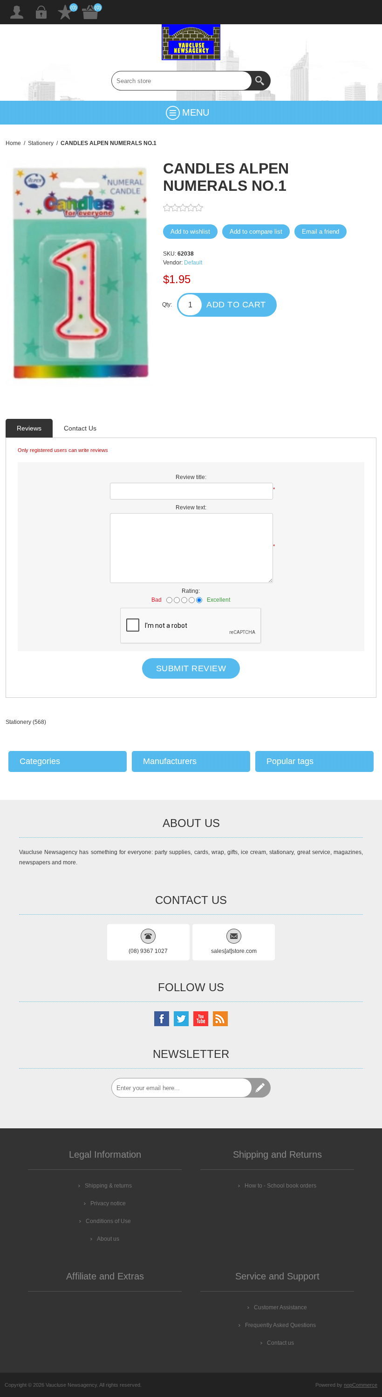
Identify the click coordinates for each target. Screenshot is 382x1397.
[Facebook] (161, 1018)
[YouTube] (200, 1018)
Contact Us (80, 428)
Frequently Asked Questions (280, 1325)
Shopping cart (90, 12)
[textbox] (182, 80)
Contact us (280, 1343)
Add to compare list (256, 231)
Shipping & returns (108, 1185)
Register (16, 12)
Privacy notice (108, 1203)
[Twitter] (181, 1018)
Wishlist (65, 12)
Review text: (191, 507)
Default (193, 262)
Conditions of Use (108, 1221)
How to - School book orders (280, 1185)
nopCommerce (360, 1385)
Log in (41, 12)
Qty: (167, 304)
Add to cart (236, 304)
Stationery (18, 722)
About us (108, 1239)
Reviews (29, 428)
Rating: (191, 591)
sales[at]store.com (234, 951)
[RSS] (220, 1018)
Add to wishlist (190, 231)
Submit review (191, 668)
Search (261, 80)
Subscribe (261, 1087)
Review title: (191, 477)
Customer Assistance (280, 1307)
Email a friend (320, 231)
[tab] (29, 428)
